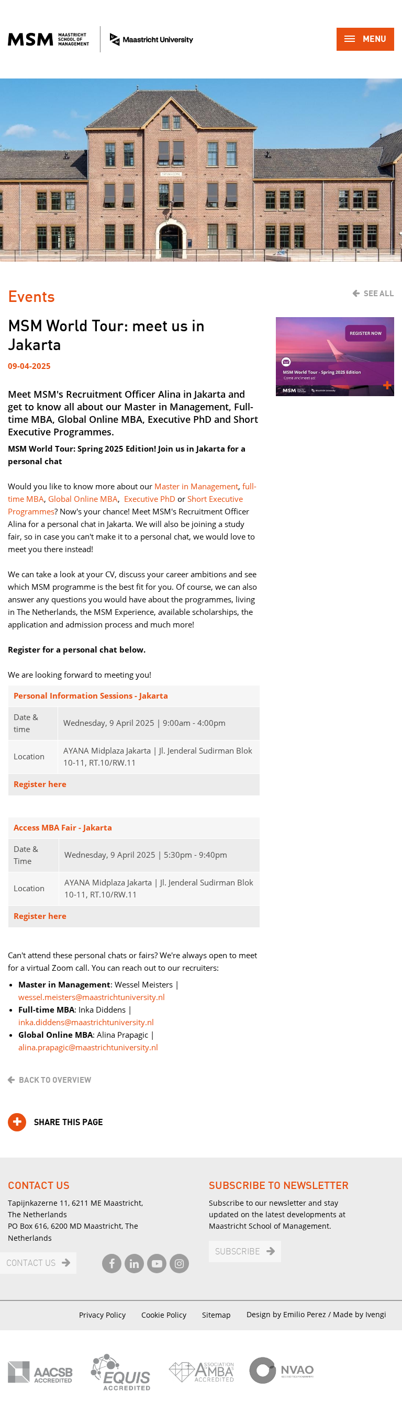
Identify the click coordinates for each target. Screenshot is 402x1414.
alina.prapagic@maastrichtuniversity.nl (88, 1047)
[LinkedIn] (134, 1263)
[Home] (100, 39)
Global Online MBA (83, 498)
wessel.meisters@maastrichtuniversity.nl (91, 997)
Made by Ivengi (359, 1314)
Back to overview (55, 1080)
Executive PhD (149, 498)
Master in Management (196, 486)
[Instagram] (179, 1263)
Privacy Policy (102, 1315)
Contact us (30, 1263)
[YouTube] (156, 1263)
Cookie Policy (163, 1315)
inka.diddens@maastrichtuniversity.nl (86, 1022)
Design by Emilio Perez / (290, 1314)
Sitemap (216, 1315)
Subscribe (237, 1252)
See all (379, 293)
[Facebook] (111, 1263)
